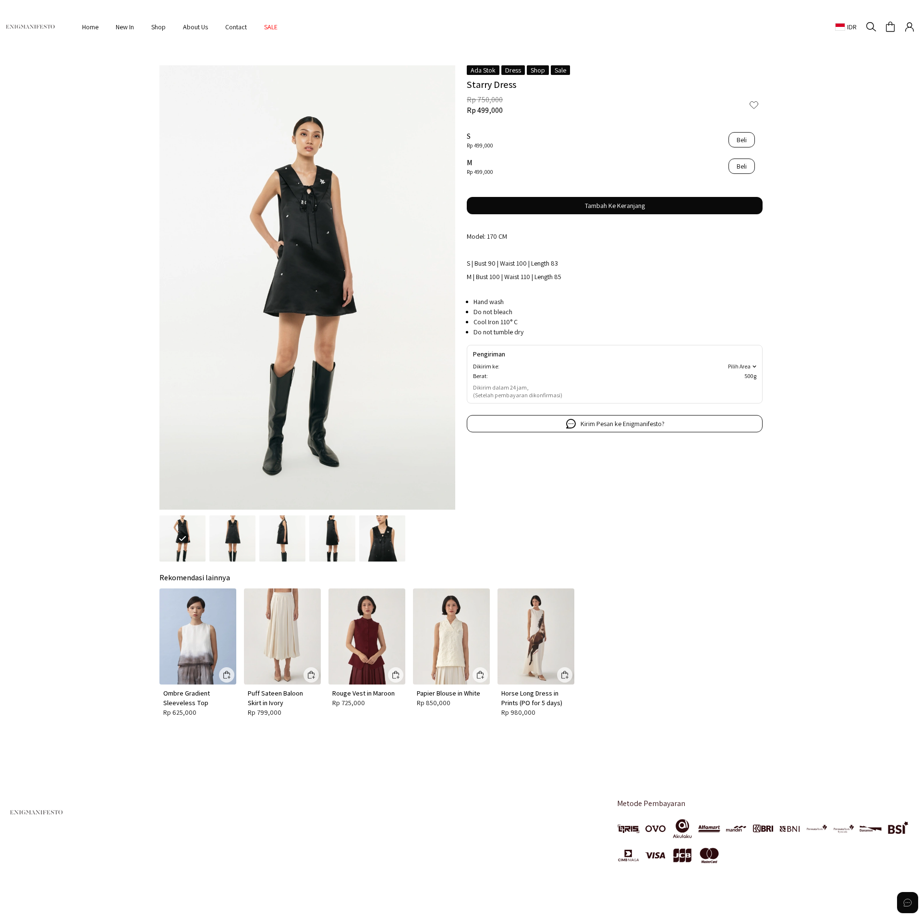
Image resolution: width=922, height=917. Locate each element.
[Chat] (907, 902)
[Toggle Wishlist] (754, 104)
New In (125, 27)
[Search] (871, 27)
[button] (890, 27)
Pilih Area (739, 366)
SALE (271, 27)
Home (90, 27)
